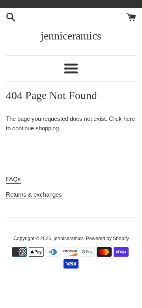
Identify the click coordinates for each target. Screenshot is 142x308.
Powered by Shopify (107, 238)
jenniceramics (71, 36)
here (129, 118)
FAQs (13, 179)
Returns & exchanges (34, 194)
